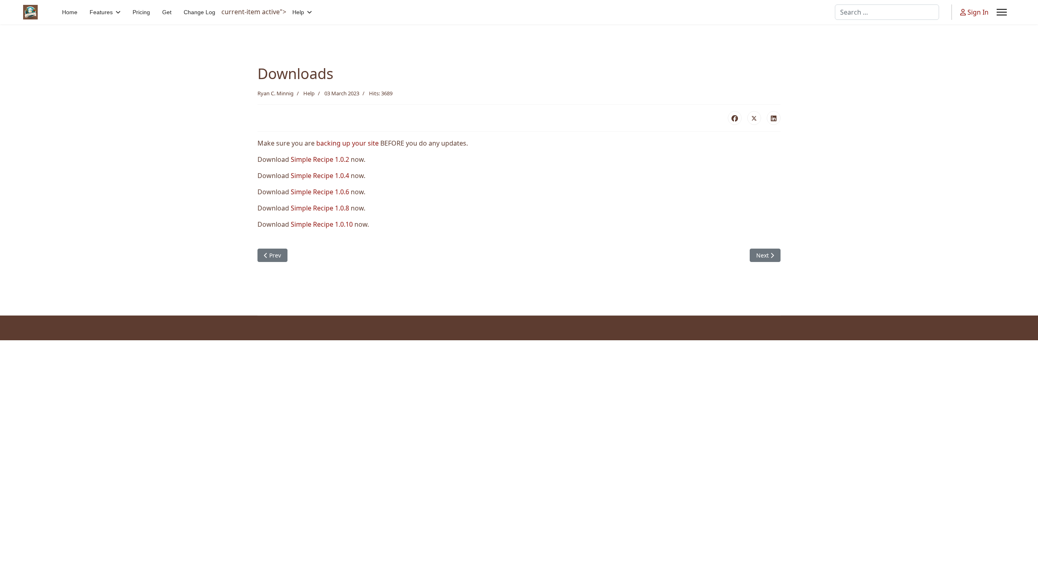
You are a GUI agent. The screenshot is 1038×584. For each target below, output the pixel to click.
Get (167, 12)
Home (69, 12)
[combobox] (887, 12)
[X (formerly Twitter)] (754, 118)
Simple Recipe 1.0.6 (320, 191)
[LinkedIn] (774, 118)
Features (101, 12)
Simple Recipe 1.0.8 (320, 208)
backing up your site (347, 143)
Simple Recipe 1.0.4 (320, 175)
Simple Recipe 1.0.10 (322, 224)
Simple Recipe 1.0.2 (320, 159)
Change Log (199, 12)
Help (298, 12)
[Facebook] (735, 118)
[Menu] (1002, 12)
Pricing (141, 12)
